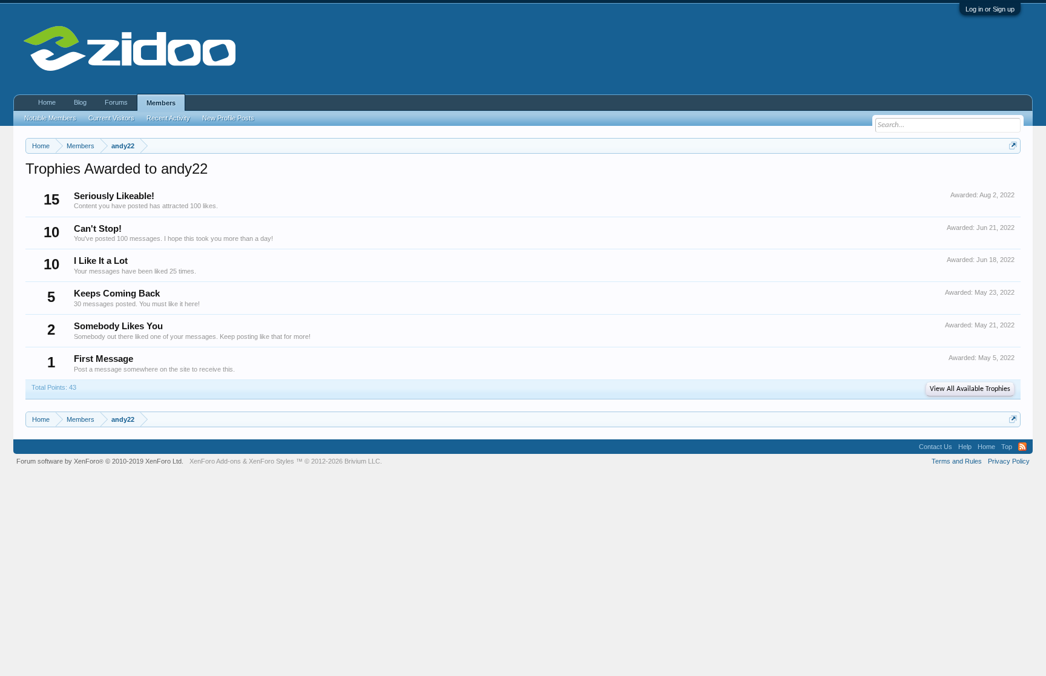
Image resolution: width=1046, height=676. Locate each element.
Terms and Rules (957, 461)
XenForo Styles (271, 461)
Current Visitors (111, 118)
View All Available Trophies (970, 389)
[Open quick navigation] (1013, 145)
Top (1006, 446)
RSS (1022, 446)
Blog (80, 102)
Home (47, 102)
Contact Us (935, 446)
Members (161, 103)
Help (965, 446)
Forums (116, 102)
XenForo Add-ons (215, 461)
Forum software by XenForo (99, 461)
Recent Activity (168, 118)
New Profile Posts (228, 118)
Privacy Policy (1009, 461)
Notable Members (50, 118)
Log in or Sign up (990, 9)
